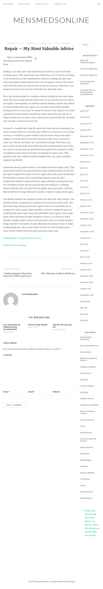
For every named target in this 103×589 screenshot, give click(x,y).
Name (6, 392)
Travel (83, 485)
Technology (85, 479)
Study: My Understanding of (87, 61)
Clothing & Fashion (88, 367)
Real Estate (84, 454)
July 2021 (84, 168)
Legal (82, 426)
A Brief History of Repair (15, 245)
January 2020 (85, 270)
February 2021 (86, 200)
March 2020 (85, 257)
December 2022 (86, 155)
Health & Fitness (87, 399)
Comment (7, 355)
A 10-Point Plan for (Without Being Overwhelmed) (88, 92)
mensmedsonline (51, 20)
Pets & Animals (86, 447)
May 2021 (84, 181)
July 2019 (83, 308)
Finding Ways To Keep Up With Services (22, 238)
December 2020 (86, 213)
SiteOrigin (71, 582)
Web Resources (86, 498)
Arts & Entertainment (89, 346)
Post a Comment (62, 43)
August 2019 (85, 301)
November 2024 (86, 136)
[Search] (97, 43)
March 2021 (85, 193)
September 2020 (87, 232)
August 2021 (85, 162)
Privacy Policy (42, 4)
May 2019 (84, 320)
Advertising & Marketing (39, 43)
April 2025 (84, 111)
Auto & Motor (85, 352)
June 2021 (84, 174)
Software (84, 466)
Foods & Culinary (87, 386)
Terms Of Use (60, 4)
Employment (85, 373)
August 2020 (85, 238)
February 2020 (86, 263)
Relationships (85, 460)
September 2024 (87, 143)
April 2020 (84, 251)
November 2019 (86, 282)
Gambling (84, 392)
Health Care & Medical (89, 405)
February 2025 (86, 124)
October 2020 (85, 225)
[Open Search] (99, 4)
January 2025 (85, 130)
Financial (84, 380)
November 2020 (86, 219)
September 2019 (86, 295)
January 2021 (85, 206)
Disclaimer (8, 4)
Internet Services (87, 420)
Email (31, 392)
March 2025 (85, 117)
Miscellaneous (86, 433)
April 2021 (84, 187)
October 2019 (85, 289)
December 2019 (86, 276)
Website (56, 392)
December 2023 (86, 149)
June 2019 (84, 314)
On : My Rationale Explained (87, 82)
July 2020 (84, 244)
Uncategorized (86, 492)
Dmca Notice (24, 4)
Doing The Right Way (88, 69)
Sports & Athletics (87, 473)
